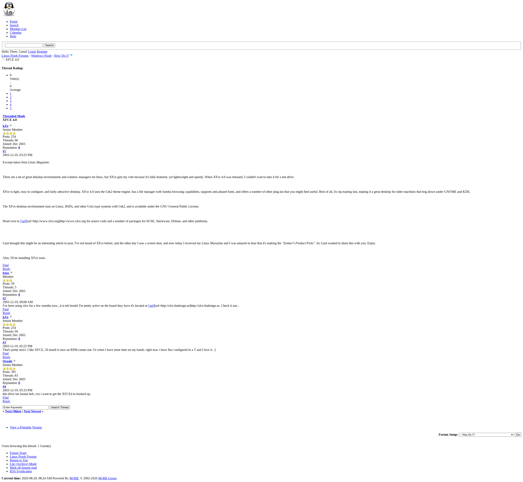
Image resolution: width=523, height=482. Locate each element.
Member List (18, 29)
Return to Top (19, 460)
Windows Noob (41, 55)
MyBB (73, 478)
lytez (6, 273)
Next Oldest (13, 411)
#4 (4, 386)
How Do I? (61, 55)
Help (13, 36)
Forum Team (18, 453)
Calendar (15, 32)
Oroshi (7, 361)
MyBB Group (107, 478)
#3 (4, 342)
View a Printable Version (26, 427)
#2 (4, 298)
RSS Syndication (21, 471)
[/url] (23, 221)
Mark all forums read (23, 467)
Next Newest (32, 411)
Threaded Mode (14, 116)
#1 (4, 151)
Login (32, 51)
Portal (13, 21)
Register (42, 51)
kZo (5, 126)
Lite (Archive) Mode (23, 464)
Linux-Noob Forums (15, 55)
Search (14, 25)
